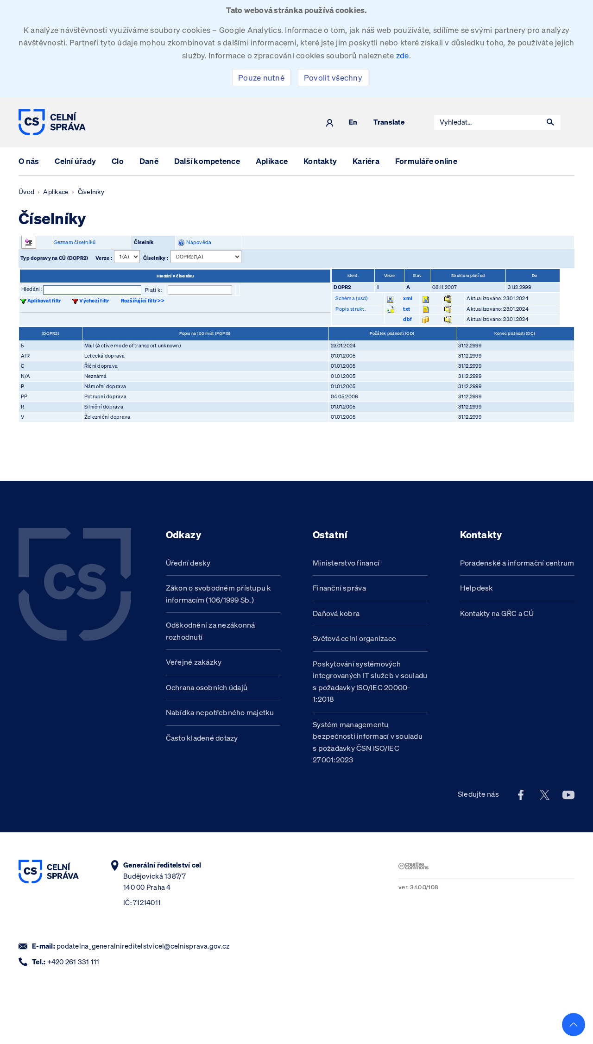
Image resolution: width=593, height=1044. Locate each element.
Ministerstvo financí (346, 563)
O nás (29, 161)
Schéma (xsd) (351, 298)
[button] (550, 122)
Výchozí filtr (94, 300)
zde (402, 55)
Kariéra (366, 161)
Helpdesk (476, 588)
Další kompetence (207, 161)
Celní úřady (75, 161)
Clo (118, 161)
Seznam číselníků (74, 242)
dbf (407, 319)
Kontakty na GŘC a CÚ (497, 613)
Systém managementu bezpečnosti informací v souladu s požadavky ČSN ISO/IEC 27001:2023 (368, 742)
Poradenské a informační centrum (517, 563)
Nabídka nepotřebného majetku (220, 712)
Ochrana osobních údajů (207, 687)
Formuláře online (426, 161)
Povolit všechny (333, 77)
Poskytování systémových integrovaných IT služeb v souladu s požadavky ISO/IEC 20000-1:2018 (370, 681)
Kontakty (320, 161)
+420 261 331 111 (73, 961)
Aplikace (272, 161)
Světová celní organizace (354, 638)
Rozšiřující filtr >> (142, 300)
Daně (148, 161)
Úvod (26, 192)
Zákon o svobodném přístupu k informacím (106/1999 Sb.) (218, 594)
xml (407, 298)
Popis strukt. (350, 309)
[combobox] (487, 122)
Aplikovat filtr (44, 300)
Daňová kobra (336, 613)
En (353, 122)
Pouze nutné (261, 77)
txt (406, 309)
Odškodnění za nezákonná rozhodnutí (210, 631)
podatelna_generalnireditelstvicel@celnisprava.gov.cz (143, 946)
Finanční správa (339, 588)
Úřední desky (188, 563)
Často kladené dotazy (202, 738)
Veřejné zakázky (194, 662)
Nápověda (198, 242)
